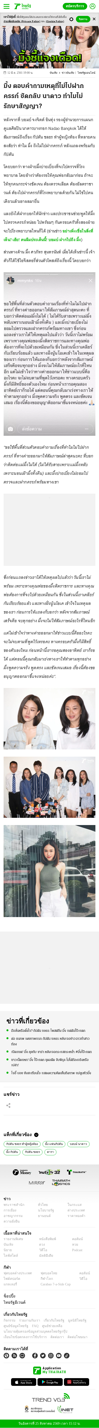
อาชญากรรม (12, 1216)
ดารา (49, 1151)
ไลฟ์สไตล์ (10, 1255)
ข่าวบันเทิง (70, 73)
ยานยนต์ (42, 1216)
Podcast (76, 1250)
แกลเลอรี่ (10, 1284)
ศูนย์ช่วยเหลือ (47, 1326)
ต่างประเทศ (74, 1210)
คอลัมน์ (75, 1239)
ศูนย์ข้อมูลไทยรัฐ (14, 1326)
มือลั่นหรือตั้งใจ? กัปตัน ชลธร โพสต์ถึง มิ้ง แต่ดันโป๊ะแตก (48, 1030)
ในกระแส (73, 1205)
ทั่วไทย (41, 1205)
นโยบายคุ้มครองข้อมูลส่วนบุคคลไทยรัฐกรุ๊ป (32, 1331)
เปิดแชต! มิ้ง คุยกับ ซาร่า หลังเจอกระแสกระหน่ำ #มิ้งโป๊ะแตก (51, 1052)
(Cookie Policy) (55, 21)
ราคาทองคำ (75, 1216)
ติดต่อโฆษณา (69, 1337)
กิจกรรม (9, 1320)
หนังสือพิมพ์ (46, 1239)
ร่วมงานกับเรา (27, 1320)
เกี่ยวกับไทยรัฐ (50, 1320)
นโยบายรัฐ (44, 1210)
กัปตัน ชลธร (31, 1151)
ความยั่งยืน (11, 1221)
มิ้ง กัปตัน (11, 1151)
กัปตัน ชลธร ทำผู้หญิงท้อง (21, 1143)
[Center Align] (94, 19)
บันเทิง (56, 73)
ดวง (41, 1244)
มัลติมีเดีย (44, 1255)
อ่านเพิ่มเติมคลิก (22, 21)
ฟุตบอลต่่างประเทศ (16, 1273)
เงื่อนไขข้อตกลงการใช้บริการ (22, 1337)
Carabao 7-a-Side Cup (54, 1284)
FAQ (32, 1326)
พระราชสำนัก (12, 1205)
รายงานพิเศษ (12, 1239)
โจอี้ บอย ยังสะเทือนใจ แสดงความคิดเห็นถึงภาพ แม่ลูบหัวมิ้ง (51, 1073)
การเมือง (9, 1210)
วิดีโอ (41, 1250)
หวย (73, 1244)
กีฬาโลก (42, 1279)
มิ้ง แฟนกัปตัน (52, 1143)
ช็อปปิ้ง (9, 1296)
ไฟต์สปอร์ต (11, 1279)
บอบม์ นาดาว (75, 1143)
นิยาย (7, 1250)
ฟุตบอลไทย (44, 1273)
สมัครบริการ (76, 6)
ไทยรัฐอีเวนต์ (13, 1302)
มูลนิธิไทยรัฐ (72, 1320)
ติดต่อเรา (51, 1337)
